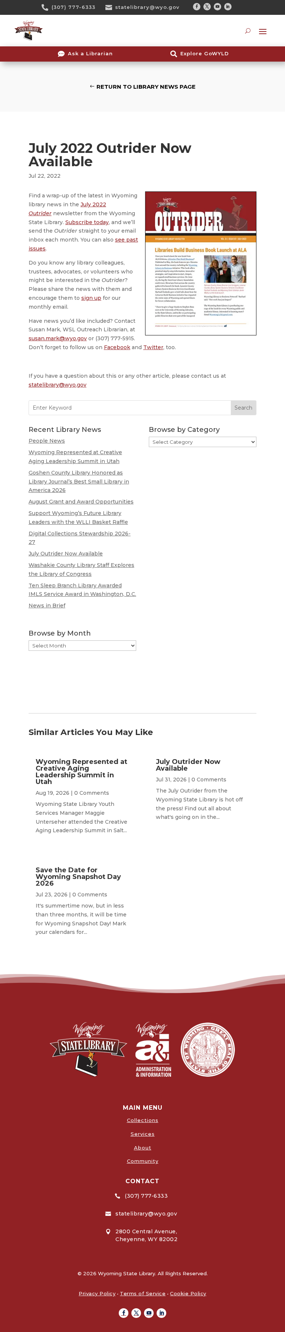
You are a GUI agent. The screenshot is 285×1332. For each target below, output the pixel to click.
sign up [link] (91, 298)
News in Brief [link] (47, 605)
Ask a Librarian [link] (90, 53)
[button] (196, 6)
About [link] (142, 1148)
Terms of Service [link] (143, 1293)
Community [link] (142, 1161)
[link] (47, 7)
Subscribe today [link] (87, 222)
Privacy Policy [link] (97, 1293)
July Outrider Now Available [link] (66, 553)
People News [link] (47, 440)
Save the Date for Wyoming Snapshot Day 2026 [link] (78, 877)
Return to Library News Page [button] (146, 86)
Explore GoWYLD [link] (204, 53)
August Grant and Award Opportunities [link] (81, 501)
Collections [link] (142, 1120)
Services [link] (143, 1134)
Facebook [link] (117, 347)
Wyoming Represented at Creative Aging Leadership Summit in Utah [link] (81, 772)
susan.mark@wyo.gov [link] (58, 338)
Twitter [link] (153, 347)
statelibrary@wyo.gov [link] (147, 7)
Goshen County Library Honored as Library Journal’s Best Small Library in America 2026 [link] (79, 481)
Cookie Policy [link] (188, 1293)
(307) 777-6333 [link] (73, 7)
